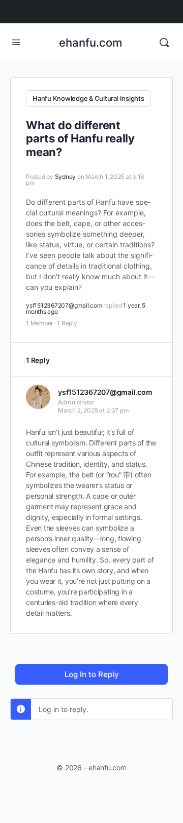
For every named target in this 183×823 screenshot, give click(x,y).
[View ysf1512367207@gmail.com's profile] (38, 397)
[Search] (164, 42)
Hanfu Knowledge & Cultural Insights (88, 98)
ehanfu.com (90, 42)
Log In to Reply (92, 674)
